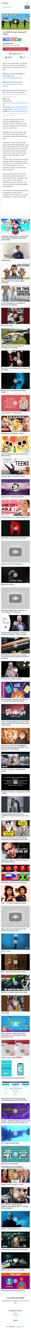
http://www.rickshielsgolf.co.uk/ (18, 111)
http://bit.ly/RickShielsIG (19, 109)
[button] (27, 7)
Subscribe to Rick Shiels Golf (15, 49)
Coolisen (5, 3)
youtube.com (20, 1326)
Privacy (15, 1315)
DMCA (15, 1313)
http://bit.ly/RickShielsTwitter (18, 107)
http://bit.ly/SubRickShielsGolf (12, 78)
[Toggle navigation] (27, 3)
